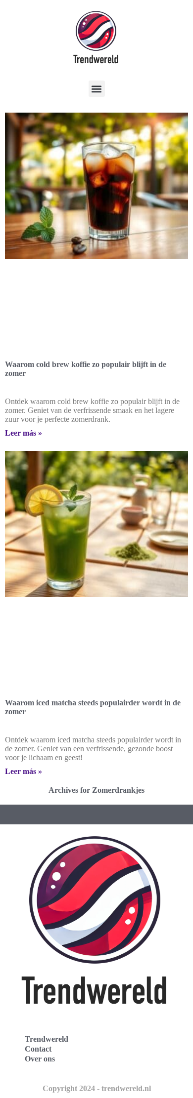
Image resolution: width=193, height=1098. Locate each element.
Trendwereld (46, 1039)
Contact (38, 1049)
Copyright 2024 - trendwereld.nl (97, 1088)
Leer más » (23, 433)
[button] (97, 89)
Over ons (40, 1059)
